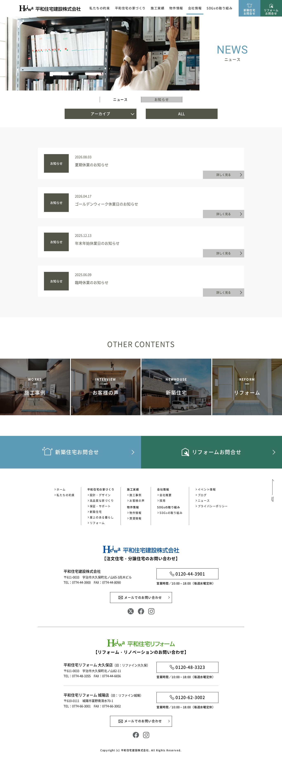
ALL (181, 114)
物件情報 (135, 513)
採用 (163, 500)
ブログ (202, 495)
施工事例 (135, 495)
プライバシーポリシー (213, 506)
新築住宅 (96, 512)
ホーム (61, 489)
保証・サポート (100, 506)
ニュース (120, 99)
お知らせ (161, 99)
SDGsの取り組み (219, 8)
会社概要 (166, 495)
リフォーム (97, 523)
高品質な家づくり (102, 500)
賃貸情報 (135, 518)
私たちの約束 (99, 8)
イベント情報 (207, 489)
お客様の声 (137, 500)
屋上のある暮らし (102, 517)
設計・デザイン (100, 495)
